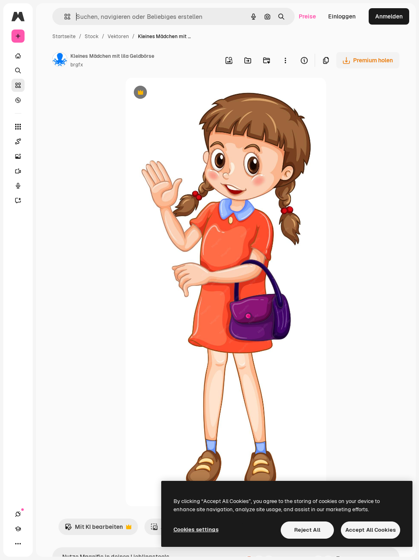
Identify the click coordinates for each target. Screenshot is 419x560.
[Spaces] (18, 141)
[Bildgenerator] (18, 156)
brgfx (76, 64)
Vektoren (118, 36)
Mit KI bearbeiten (94, 529)
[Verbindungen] (18, 514)
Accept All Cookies (370, 529)
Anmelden (389, 16)
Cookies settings (196, 529)
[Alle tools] (18, 126)
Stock (92, 36)
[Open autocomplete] (64, 17)
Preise (307, 16)
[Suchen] (18, 70)
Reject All (307, 529)
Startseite (64, 36)
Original (178, 93)
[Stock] (18, 85)
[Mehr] (18, 543)
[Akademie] (18, 528)
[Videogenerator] (18, 171)
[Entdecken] (18, 100)
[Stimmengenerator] (18, 185)
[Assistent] (18, 200)
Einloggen (342, 16)
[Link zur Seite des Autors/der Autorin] (59, 60)
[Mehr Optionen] (285, 60)
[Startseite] (18, 55)
